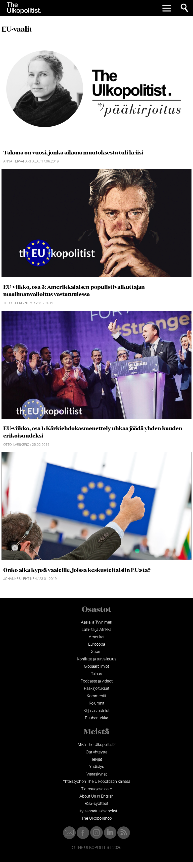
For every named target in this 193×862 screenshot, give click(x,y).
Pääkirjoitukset (96, 688)
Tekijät (96, 759)
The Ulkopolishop (96, 818)
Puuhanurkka (96, 718)
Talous (96, 674)
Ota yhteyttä (96, 752)
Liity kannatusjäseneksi (96, 811)
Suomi (96, 652)
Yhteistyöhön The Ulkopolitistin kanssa (96, 782)
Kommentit (96, 696)
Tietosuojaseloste (96, 789)
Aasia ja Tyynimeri (96, 622)
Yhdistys (96, 767)
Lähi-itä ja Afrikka (96, 630)
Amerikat (97, 637)
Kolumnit (96, 703)
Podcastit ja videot (97, 681)
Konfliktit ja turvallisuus (96, 659)
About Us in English (96, 796)
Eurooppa (96, 644)
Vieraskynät (96, 774)
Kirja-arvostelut (96, 711)
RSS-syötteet (96, 804)
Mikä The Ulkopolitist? (97, 745)
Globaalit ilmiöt (96, 666)
